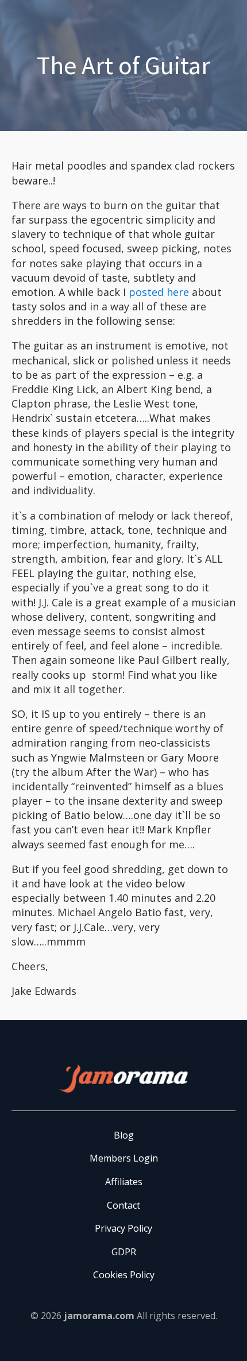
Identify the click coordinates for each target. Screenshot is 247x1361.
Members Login (124, 1158)
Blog (124, 1135)
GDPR (123, 1251)
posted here (159, 292)
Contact (123, 1205)
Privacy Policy (123, 1228)
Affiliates (123, 1181)
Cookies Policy (124, 1274)
